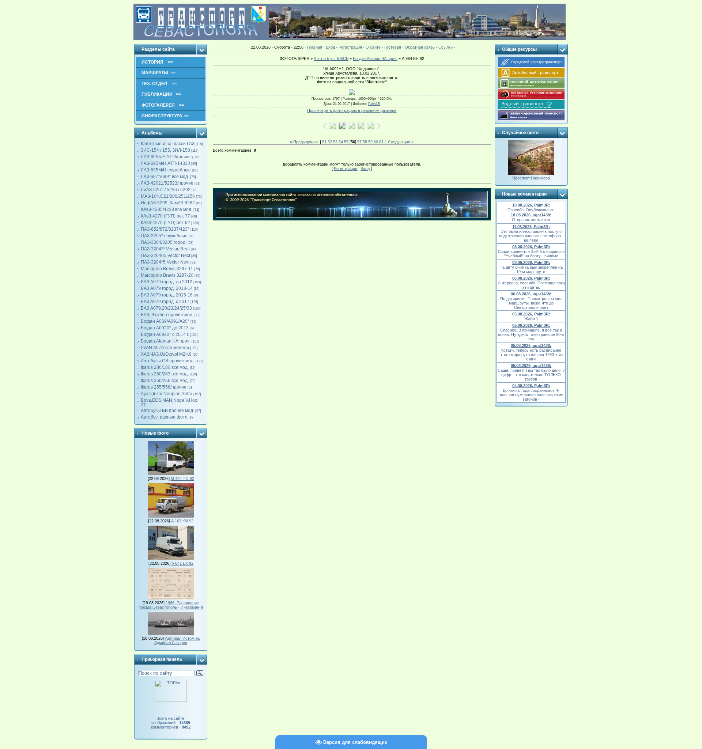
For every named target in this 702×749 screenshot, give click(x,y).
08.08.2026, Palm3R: (531, 247)
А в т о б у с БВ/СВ (331, 58)
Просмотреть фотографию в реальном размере (351, 110)
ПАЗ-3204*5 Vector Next (165, 262)
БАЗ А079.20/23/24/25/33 (166, 308)
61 (381, 142)
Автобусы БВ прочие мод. (167, 410)
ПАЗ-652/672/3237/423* (165, 229)
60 (376, 142)
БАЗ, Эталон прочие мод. (167, 314)
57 (359, 142)
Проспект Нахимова (531, 178)
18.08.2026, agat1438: (531, 215)
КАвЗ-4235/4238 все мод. (166, 209)
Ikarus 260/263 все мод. (165, 374)
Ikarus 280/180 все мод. (165, 367)
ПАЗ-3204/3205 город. (163, 242)
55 (346, 142)
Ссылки (445, 47)
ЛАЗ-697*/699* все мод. (165, 176)
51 (324, 142)
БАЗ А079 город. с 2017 (165, 301)
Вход (330, 47)
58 (365, 142)
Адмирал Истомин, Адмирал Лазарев (177, 640)
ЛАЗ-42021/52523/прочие (167, 183)
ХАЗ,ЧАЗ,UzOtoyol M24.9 (166, 354)
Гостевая (392, 47)
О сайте (373, 47)
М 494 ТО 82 (182, 478)
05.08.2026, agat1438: (531, 345)
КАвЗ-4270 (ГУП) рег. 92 (165, 222)
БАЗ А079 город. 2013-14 (167, 288)
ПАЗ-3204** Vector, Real (165, 248)
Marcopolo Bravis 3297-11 (167, 268)
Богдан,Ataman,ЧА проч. (165, 341)
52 (330, 142)
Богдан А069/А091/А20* (165, 321)
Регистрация (350, 47)
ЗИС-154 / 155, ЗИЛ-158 (165, 150)
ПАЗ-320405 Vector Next (165, 255)
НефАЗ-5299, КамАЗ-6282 (168, 202)
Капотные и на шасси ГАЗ (168, 143)
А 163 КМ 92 (182, 521)
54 (341, 142)
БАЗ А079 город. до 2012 (166, 281)
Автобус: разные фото (164, 417)
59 (370, 142)
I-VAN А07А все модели (165, 347)
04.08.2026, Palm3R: (531, 385)
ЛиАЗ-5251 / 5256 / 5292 (165, 189)
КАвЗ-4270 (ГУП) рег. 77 (165, 216)
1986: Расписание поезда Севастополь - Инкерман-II (171, 605)
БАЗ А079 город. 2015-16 (167, 295)
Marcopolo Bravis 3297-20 (167, 275)
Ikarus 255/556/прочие (163, 387)
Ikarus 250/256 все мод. (165, 380)
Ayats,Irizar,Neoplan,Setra (166, 393)
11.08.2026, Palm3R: (531, 226)
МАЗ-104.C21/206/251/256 (168, 196)
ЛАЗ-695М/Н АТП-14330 (165, 163)
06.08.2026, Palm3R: (531, 278)
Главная (314, 47)
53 (335, 142)
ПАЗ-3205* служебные (164, 235)
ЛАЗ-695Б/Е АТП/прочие (166, 156)
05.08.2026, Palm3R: (531, 314)
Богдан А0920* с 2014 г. (165, 334)
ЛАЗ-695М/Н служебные (166, 170)
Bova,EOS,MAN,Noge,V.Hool (170, 400)
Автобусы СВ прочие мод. (168, 360)
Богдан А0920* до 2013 (165, 327)
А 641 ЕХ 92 (182, 563)
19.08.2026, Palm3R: (531, 205)
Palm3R (374, 104)
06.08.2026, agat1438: (531, 294)
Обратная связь (420, 47)
